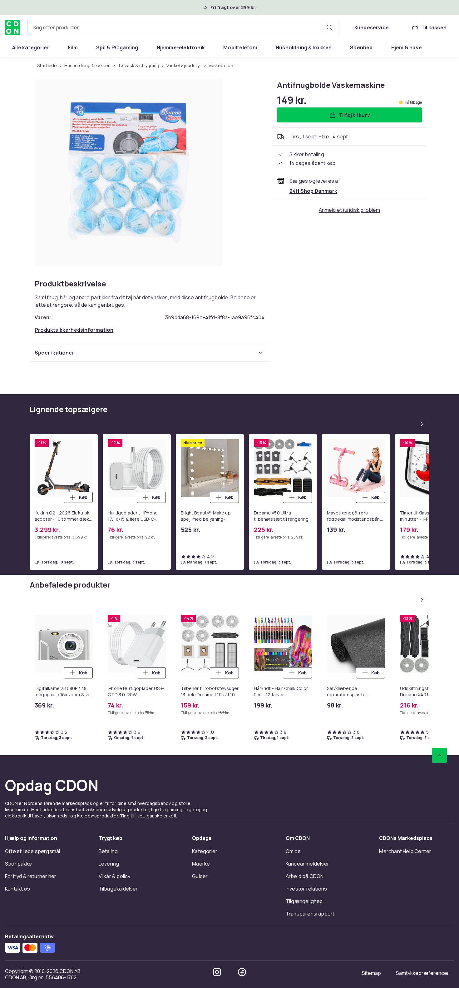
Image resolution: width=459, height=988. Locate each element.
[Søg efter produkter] (329, 27)
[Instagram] (217, 972)
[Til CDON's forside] (12, 27)
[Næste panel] (421, 424)
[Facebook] (242, 972)
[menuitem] (31, 47)
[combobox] (183, 27)
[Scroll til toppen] (439, 755)
